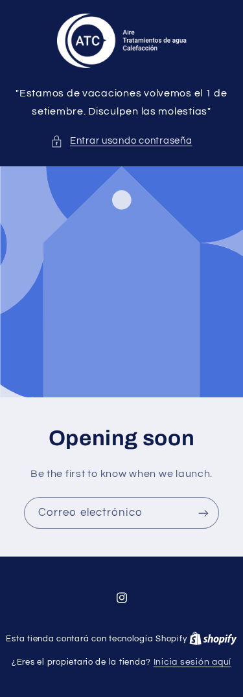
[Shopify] (213, 638)
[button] (121, 141)
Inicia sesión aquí (192, 662)
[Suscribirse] (203, 513)
